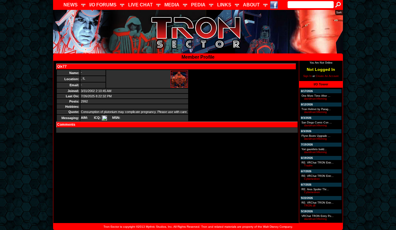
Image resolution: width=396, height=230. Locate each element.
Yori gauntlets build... (314, 149)
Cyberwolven (312, 178)
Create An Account (327, 76)
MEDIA (171, 4)
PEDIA (198, 4)
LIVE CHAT (140, 4)
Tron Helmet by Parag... (316, 109)
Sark (339, 12)
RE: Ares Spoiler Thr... (315, 189)
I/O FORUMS (103, 4)
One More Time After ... (315, 95)
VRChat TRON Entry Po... (317, 216)
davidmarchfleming (315, 98)
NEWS (70, 4)
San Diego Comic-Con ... (316, 122)
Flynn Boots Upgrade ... (315, 135)
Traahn (308, 165)
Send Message (80, 66)
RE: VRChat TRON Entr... (317, 162)
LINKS (224, 4)
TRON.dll (309, 205)
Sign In (307, 76)
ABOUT (251, 4)
